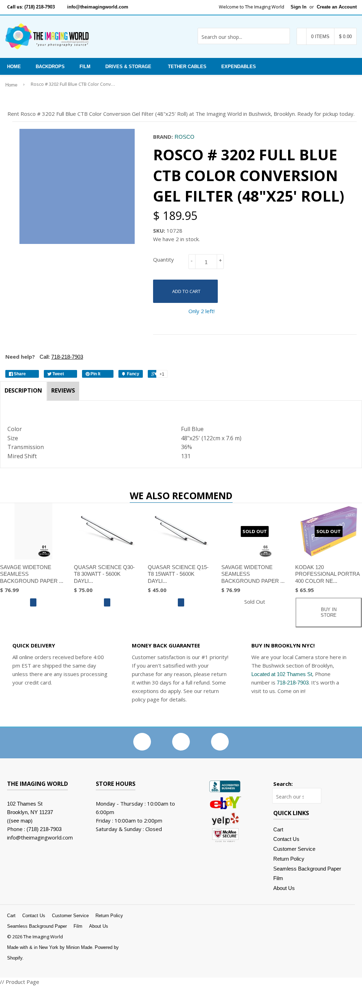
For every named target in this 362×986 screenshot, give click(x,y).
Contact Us (286, 839)
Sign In (298, 7)
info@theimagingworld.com (97, 7)
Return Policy (288, 859)
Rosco (184, 137)
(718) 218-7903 (39, 7)
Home (14, 66)
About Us (284, 888)
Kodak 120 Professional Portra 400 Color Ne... (327, 574)
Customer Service (294, 849)
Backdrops (50, 66)
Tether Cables (187, 66)
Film (85, 66)
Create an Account (337, 7)
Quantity (163, 259)
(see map (20, 821)
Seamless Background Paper (307, 869)
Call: (60, 357)
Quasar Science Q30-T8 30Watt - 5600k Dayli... (104, 574)
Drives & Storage (128, 66)
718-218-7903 (293, 683)
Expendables (238, 66)
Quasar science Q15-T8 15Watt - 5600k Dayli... (178, 574)
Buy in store (329, 612)
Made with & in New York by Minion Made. (50, 947)
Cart (278, 829)
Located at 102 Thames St (281, 674)
